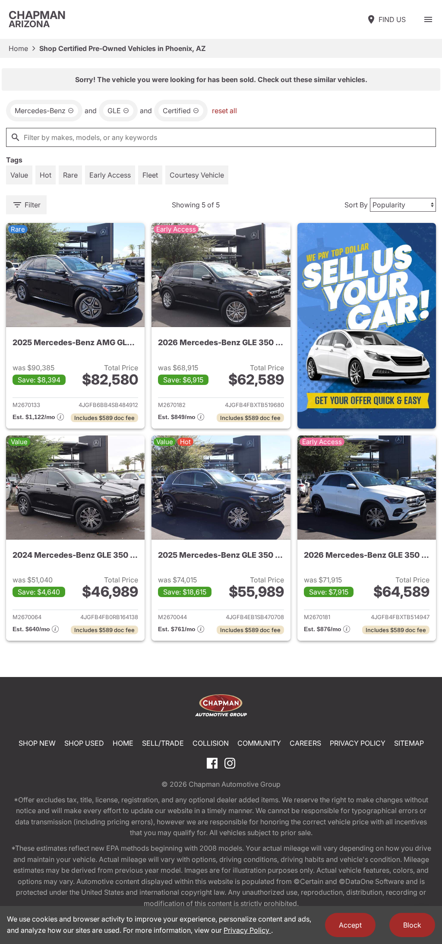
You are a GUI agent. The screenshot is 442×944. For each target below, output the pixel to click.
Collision (211, 743)
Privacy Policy (357, 743)
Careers (305, 743)
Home (18, 48)
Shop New (37, 743)
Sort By (356, 204)
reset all (224, 110)
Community (259, 743)
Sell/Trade (163, 743)
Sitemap (409, 743)
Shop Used (84, 743)
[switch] (428, 19)
